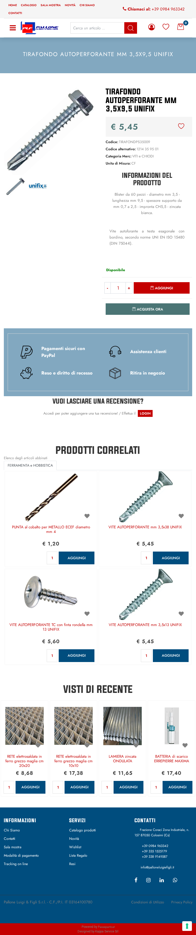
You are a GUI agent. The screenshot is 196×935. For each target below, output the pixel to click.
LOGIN (145, 413)
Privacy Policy (181, 902)
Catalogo (28, 5)
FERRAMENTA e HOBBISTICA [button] (30, 465)
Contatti (15, 13)
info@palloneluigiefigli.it (157, 867)
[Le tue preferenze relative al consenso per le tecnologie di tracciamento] (187, 926)
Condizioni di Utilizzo (147, 902)
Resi (72, 863)
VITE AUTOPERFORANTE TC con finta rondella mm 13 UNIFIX (51, 627)
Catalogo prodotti (82, 830)
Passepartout (106, 927)
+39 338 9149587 (154, 856)
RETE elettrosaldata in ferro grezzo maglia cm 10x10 (73, 761)
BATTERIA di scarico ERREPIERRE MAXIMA (171, 759)
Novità (70, 5)
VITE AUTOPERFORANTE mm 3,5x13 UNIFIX (145, 625)
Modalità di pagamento (21, 855)
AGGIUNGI (77, 557)
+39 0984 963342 (168, 9)
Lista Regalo (78, 855)
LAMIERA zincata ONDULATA (122, 759)
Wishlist (75, 847)
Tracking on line (16, 863)
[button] (49, 129)
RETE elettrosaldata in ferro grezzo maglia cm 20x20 (24, 761)
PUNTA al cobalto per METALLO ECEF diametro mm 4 (51, 529)
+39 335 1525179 (154, 851)
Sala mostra (51, 5)
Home (12, 5)
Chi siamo (87, 5)
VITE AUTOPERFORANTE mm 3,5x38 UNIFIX (145, 527)
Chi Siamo (12, 830)
